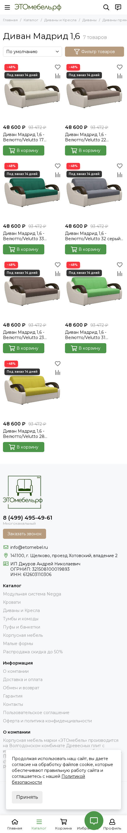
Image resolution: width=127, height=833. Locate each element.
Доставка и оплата (23, 679)
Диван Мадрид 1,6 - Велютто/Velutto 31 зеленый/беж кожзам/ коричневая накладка (88, 335)
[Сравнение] (57, 75)
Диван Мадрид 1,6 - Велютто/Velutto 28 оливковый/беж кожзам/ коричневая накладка (29, 433)
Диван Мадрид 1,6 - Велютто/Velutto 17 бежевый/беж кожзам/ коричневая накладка (27, 137)
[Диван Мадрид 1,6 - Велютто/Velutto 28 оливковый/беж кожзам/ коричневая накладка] (32, 388)
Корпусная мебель (23, 635)
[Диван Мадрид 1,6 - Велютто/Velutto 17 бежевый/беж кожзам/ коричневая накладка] (32, 92)
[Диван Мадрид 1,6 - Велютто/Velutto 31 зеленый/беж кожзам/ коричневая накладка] (94, 289)
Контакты (13, 704)
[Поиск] (106, 7)
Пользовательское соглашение (36, 712)
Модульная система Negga (32, 594)
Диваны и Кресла (60, 20)
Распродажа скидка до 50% (33, 651)
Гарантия (12, 696)
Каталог (31, 20)
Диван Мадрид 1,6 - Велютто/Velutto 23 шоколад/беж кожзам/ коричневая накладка (27, 335)
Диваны (89, 20)
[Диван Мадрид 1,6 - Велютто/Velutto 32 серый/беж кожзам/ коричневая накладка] (94, 190)
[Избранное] (57, 67)
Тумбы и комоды (20, 618)
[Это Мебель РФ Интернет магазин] (38, 7)
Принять (27, 797)
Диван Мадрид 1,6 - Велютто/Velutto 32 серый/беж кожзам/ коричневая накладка (93, 236)
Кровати (12, 602)
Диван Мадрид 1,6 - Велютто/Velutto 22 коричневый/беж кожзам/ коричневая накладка (92, 137)
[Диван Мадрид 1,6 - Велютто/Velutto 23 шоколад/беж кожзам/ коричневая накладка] (32, 289)
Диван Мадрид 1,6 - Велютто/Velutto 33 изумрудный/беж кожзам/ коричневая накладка (30, 236)
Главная (10, 20)
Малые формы (18, 643)
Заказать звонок (24, 533)
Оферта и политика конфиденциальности (47, 721)
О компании (16, 671)
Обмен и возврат (21, 687)
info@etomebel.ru (29, 547)
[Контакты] (118, 7)
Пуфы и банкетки (21, 627)
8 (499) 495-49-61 (27, 518)
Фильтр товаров (98, 51)
